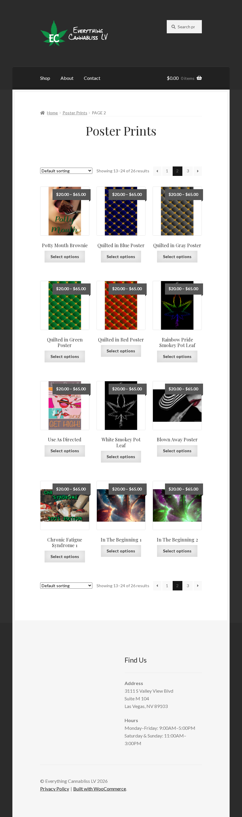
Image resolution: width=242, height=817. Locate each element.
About (66, 78)
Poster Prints (75, 112)
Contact (92, 78)
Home (52, 112)
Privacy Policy (54, 788)
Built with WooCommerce (99, 788)
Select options (64, 256)
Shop (45, 78)
